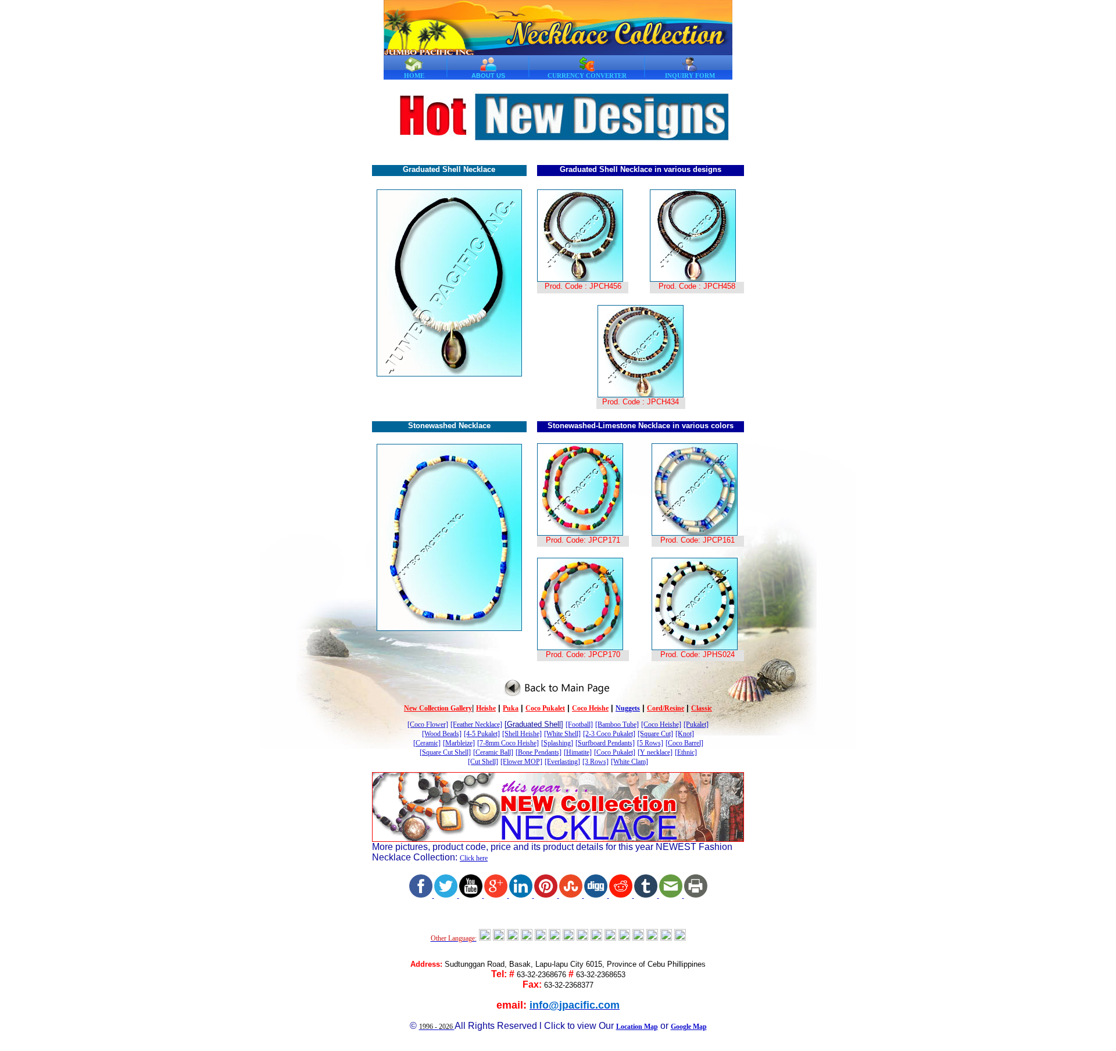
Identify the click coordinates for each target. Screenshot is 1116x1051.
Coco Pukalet (545, 708)
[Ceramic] (427, 743)
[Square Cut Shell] (445, 752)
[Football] (579, 724)
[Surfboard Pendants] (605, 743)
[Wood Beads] (442, 734)
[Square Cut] (655, 734)
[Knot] (684, 734)
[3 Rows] (595, 762)
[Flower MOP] (521, 762)
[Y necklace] (655, 752)
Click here (474, 858)
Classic (701, 708)
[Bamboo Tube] (617, 724)
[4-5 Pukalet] (482, 734)
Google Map (689, 1027)
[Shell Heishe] (522, 734)
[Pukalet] (696, 724)
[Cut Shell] (483, 762)
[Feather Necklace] (476, 724)
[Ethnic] (686, 752)
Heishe (486, 708)
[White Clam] (629, 762)
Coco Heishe (590, 708)
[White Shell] (562, 734)
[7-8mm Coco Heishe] (508, 743)
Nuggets (628, 708)
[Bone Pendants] (538, 752)
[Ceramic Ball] (493, 752)
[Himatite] (578, 752)
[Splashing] (557, 743)
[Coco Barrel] (684, 743)
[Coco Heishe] (661, 724)
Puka (510, 708)
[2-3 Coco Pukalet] (609, 734)
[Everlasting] (562, 762)
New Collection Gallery (438, 708)
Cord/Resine (665, 708)
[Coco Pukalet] (614, 752)
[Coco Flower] (427, 724)
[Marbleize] (459, 743)
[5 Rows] (650, 743)
